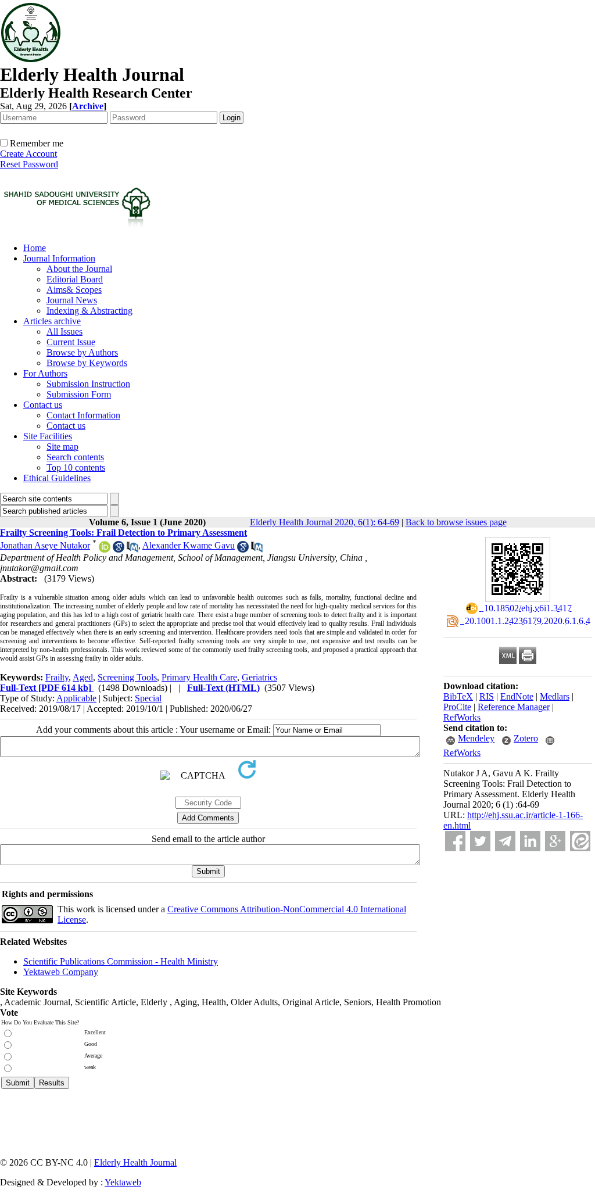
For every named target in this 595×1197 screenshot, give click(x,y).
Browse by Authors (82, 352)
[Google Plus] (555, 841)
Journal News (71, 300)
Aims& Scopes (74, 290)
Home (34, 248)
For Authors (45, 373)
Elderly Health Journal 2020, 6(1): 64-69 (324, 522)
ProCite (457, 707)
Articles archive (52, 321)
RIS (486, 696)
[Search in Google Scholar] (118, 549)
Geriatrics (259, 677)
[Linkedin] (530, 841)
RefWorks (462, 717)
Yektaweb (123, 1182)
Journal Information (59, 258)
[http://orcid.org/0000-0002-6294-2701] (104, 549)
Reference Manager (514, 707)
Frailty (57, 677)
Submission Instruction (88, 384)
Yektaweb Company (60, 972)
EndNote (516, 696)
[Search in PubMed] (132, 549)
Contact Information (83, 415)
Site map (62, 446)
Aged (83, 677)
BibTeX (458, 696)
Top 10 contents (75, 467)
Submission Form (78, 394)
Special (148, 698)
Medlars (554, 696)
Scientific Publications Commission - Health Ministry (120, 961)
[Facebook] (455, 841)
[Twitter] (480, 841)
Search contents (75, 457)
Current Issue (70, 342)
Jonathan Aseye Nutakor (45, 545)
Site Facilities (47, 436)
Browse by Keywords (86, 363)
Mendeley (476, 738)
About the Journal (79, 269)
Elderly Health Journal (135, 1162)
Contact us (42, 405)
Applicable (76, 698)
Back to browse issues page (456, 522)
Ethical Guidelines (57, 478)
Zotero (526, 738)
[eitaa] (580, 841)
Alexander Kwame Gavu (188, 545)
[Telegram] (505, 841)
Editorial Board (74, 279)
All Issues (64, 331)
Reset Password (29, 164)
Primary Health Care (199, 677)
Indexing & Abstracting (89, 311)
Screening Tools (127, 677)
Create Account (28, 154)
